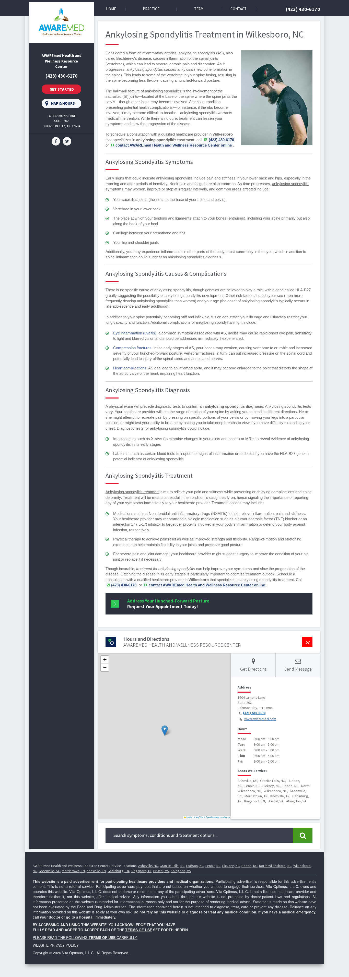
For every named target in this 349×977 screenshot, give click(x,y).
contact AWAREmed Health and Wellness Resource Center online (173, 145)
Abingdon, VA (181, 871)
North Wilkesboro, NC (275, 865)
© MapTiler (198, 817)
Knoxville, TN (96, 871)
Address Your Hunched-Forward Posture (168, 603)
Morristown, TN (73, 871)
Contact (238, 8)
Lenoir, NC (212, 865)
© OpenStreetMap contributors (217, 817)
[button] (164, 730)
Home (111, 8)
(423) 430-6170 (303, 9)
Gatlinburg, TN (118, 871)
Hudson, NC (195, 865)
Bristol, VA (161, 871)
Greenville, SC (49, 871)
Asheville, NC (148, 865)
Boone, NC (249, 865)
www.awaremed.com (260, 719)
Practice (151, 8)
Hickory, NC (231, 865)
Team (198, 8)
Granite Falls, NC (172, 865)
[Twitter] (67, 141)
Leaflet (189, 817)
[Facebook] (56, 141)
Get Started (62, 89)
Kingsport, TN (141, 871)
